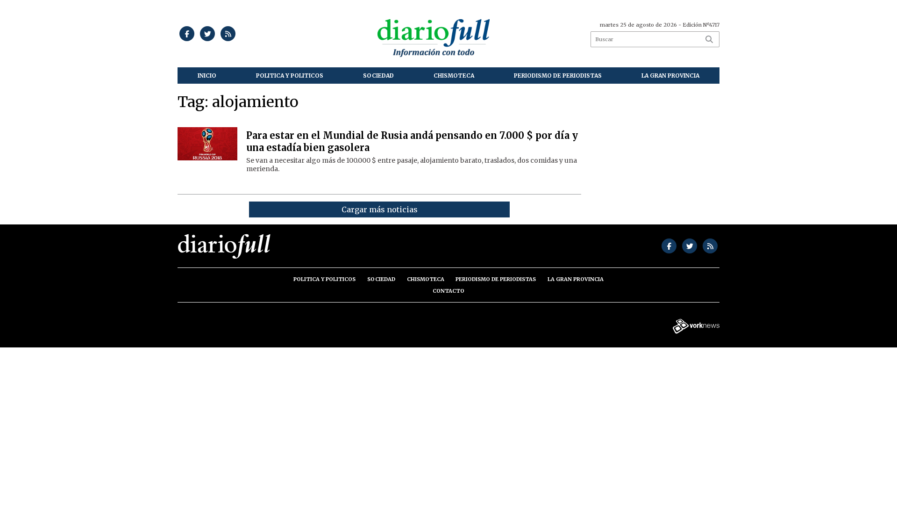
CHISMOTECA (454, 75)
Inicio (207, 75)
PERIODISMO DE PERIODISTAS (558, 75)
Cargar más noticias (380, 209)
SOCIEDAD (378, 75)
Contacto (448, 291)
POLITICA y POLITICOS (289, 75)
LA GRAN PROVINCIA (670, 75)
